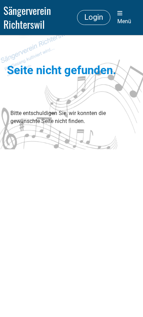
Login (93, 17)
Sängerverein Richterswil (27, 17)
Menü (124, 21)
